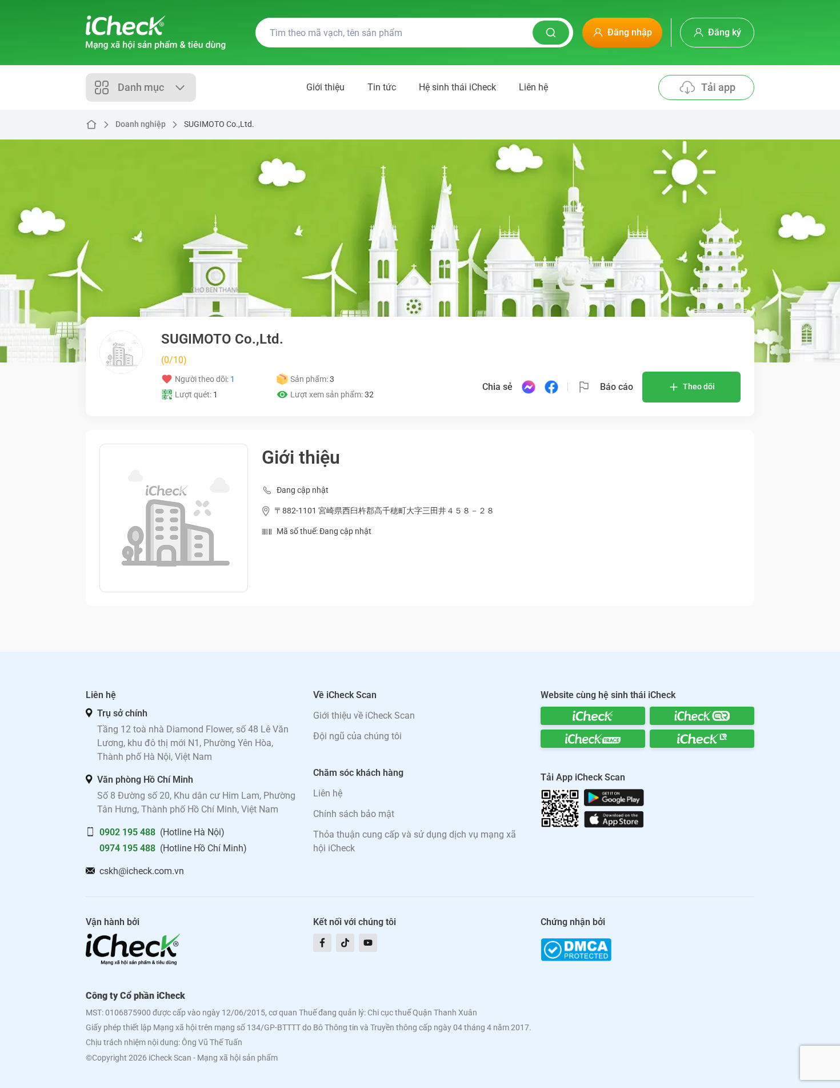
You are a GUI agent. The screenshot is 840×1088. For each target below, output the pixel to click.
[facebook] (322, 943)
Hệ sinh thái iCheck (457, 87)
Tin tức (381, 87)
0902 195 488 (127, 832)
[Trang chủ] (156, 32)
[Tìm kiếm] (551, 33)
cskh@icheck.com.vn (141, 871)
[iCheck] (593, 716)
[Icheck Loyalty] (702, 739)
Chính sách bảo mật (353, 813)
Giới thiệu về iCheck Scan (364, 715)
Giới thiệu (325, 87)
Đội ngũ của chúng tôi (357, 736)
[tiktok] (345, 943)
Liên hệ (533, 87)
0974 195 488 (127, 848)
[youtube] (368, 943)
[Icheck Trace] (593, 739)
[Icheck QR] (702, 716)
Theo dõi (699, 386)
